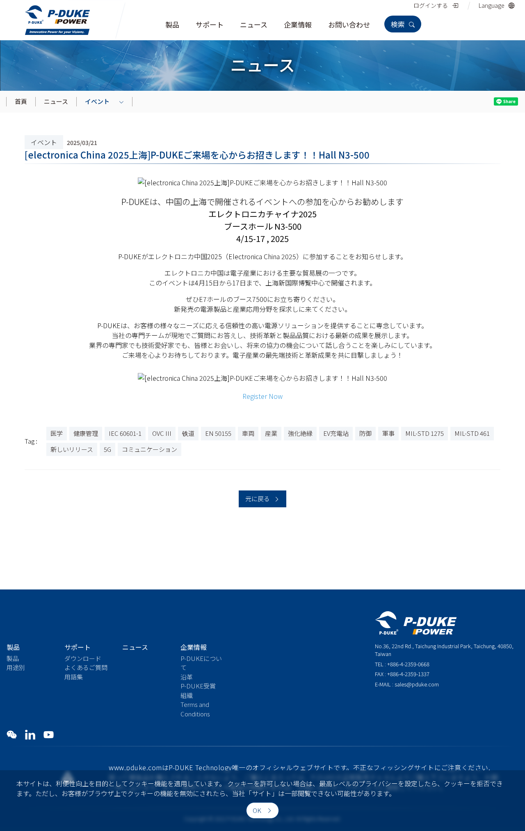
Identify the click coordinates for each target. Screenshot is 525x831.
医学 (56, 433)
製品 (13, 658)
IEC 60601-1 (125, 433)
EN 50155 (218, 433)
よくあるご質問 (85, 667)
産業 (271, 433)
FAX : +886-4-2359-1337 (402, 674)
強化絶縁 (300, 433)
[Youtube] (48, 734)
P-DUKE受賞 (198, 685)
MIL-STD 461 (472, 433)
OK (257, 810)
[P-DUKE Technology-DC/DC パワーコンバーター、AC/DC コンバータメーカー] (57, 19)
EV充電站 (336, 433)
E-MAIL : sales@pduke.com (407, 684)
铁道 (188, 433)
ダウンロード (82, 658)
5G (107, 449)
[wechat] (12, 734)
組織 (186, 695)
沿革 (186, 676)
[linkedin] (30, 734)
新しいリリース (71, 449)
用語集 (73, 676)
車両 (248, 433)
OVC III (161, 433)
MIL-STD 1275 (424, 433)
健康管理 (85, 433)
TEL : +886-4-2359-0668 (402, 664)
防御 (365, 433)
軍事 (388, 433)
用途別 (16, 667)
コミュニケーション (149, 449)
